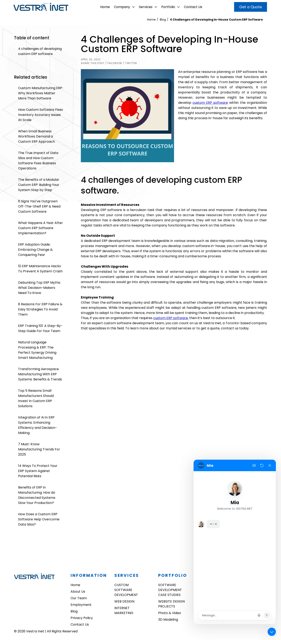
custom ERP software (210, 102)
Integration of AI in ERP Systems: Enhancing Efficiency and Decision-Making (37, 425)
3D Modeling (168, 619)
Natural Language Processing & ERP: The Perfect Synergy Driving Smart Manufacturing (37, 350)
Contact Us (193, 7)
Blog (163, 19)
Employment (81, 604)
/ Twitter (130, 63)
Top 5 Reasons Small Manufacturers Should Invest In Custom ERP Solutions (36, 398)
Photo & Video (169, 613)
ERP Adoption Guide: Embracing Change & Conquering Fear (35, 249)
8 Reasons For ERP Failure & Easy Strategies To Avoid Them (40, 309)
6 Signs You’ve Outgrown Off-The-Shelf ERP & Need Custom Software (39, 206)
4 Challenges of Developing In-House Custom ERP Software (216, 19)
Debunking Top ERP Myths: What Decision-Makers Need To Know (39, 287)
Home (105, 7)
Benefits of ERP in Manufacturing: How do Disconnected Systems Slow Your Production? (36, 495)
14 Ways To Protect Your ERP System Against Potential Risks (37, 470)
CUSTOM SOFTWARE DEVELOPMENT (126, 590)
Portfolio (168, 7)
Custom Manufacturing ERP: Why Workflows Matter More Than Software (40, 93)
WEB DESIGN (124, 601)
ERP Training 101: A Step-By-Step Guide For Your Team (40, 328)
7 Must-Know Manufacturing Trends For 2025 (39, 449)
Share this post (93, 63)
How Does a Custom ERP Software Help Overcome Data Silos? (38, 519)
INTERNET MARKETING (123, 610)
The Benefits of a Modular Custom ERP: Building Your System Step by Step (38, 184)
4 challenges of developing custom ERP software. (40, 51)
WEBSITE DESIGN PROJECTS (171, 604)
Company (122, 7)
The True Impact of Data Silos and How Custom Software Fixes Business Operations (38, 160)
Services (145, 7)
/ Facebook (113, 63)
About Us (78, 591)
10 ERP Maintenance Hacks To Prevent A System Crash (40, 269)
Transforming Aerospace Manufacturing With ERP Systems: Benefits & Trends (40, 374)
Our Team (79, 598)
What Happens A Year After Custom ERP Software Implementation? (40, 227)
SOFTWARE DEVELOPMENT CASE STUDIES (170, 590)
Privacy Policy (82, 618)
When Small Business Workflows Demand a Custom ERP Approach (36, 136)
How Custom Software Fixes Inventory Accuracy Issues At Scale (40, 114)
